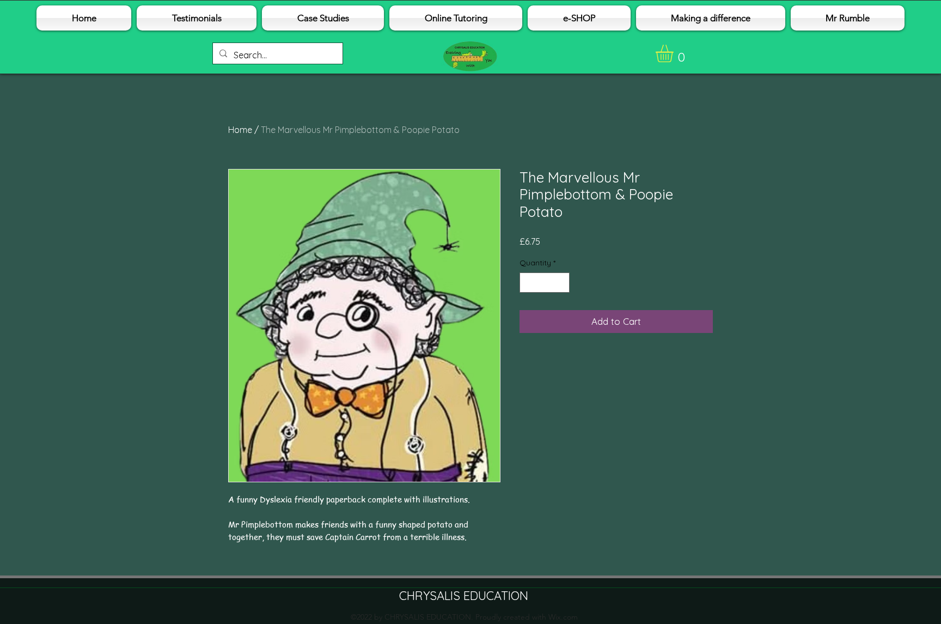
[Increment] (561, 282)
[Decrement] (528, 282)
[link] (675, 53)
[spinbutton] (544, 282)
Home (240, 129)
